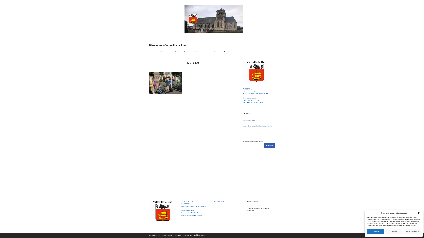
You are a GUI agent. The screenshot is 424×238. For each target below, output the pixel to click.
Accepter (375, 232)
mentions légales (167, 235)
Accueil (152, 52)
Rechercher (269, 145)
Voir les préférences (412, 232)
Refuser (394, 232)
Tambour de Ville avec (189, 235)
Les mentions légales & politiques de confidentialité (258, 126)
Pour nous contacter (249, 120)
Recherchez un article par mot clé (253, 141)
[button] (419, 213)
